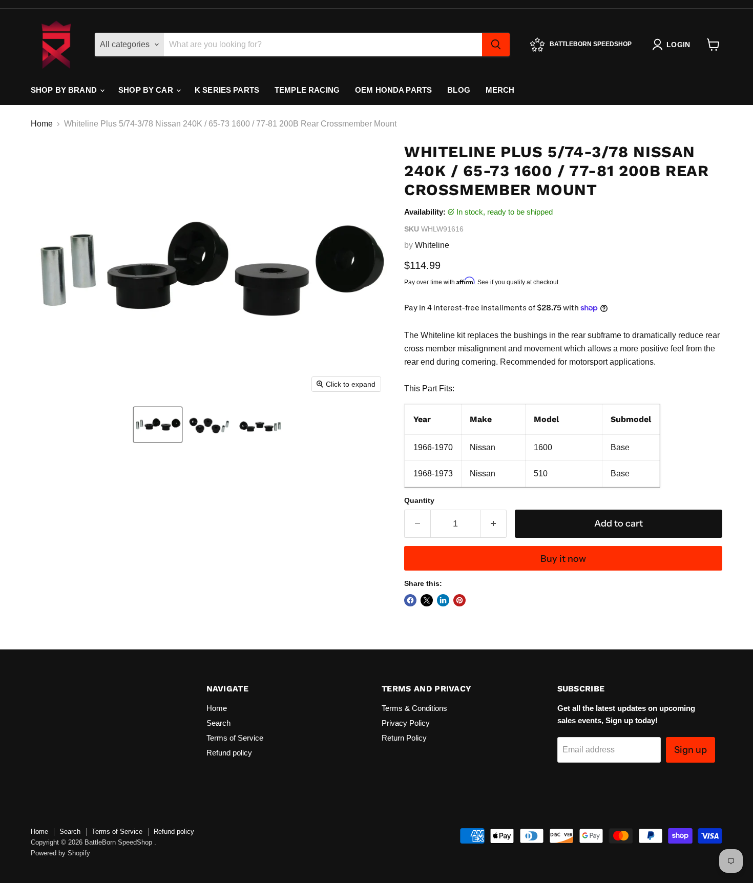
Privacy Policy (406, 723)
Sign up (690, 749)
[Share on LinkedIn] (443, 600)
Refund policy (229, 752)
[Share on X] (427, 600)
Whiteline (432, 245)
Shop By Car (146, 90)
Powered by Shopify (60, 853)
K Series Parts (227, 90)
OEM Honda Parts (393, 90)
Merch (500, 90)
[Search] (496, 44)
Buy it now (563, 558)
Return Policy (404, 737)
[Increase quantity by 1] (493, 524)
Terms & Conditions (414, 708)
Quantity (419, 500)
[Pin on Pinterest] (459, 600)
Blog (458, 90)
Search (218, 723)
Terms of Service (234, 737)
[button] (158, 424)
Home (42, 123)
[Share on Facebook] (410, 600)
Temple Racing (307, 90)
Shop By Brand (65, 90)
